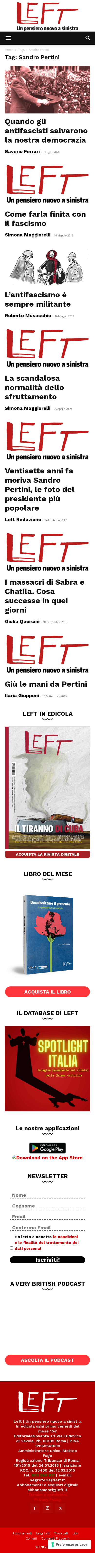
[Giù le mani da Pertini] (47, 654)
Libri (76, 1533)
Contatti (31, 1538)
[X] (60, 1508)
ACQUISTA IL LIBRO (47, 992)
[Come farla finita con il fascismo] (47, 184)
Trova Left (61, 1533)
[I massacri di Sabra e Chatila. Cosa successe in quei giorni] (47, 552)
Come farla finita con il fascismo (45, 218)
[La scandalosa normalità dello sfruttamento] (47, 348)
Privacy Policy (47, 1499)
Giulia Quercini (22, 621)
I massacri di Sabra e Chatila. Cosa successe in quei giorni (45, 595)
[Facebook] (34, 1508)
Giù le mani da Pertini (46, 684)
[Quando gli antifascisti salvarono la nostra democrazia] (47, 89)
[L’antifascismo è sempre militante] (47, 267)
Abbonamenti (22, 1533)
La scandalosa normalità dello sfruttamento (34, 387)
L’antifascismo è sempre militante (38, 299)
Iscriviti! (47, 1259)
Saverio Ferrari (22, 151)
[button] (8, 38)
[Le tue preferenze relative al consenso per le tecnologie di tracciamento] (69, 1544)
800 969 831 (43, 1475)
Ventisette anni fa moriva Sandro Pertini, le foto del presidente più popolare (40, 489)
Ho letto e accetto (46, 1242)
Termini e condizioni (47, 1494)
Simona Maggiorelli (27, 235)
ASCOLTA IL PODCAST (47, 1360)
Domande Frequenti (55, 1538)
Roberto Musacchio (28, 315)
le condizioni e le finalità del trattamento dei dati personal (46, 1242)
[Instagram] (47, 1508)
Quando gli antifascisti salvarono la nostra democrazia (46, 131)
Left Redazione (23, 519)
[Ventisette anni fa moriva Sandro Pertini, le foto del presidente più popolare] (47, 441)
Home (9, 50)
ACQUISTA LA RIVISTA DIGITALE (47, 854)
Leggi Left (42, 1533)
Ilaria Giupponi (22, 695)
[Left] (47, 16)
